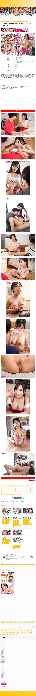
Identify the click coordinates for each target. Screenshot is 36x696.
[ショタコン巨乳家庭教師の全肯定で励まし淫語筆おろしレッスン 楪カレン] (19, 498)
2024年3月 (2, 667)
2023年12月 (3, 670)
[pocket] (17, 498)
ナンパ (3, 487)
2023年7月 (2, 675)
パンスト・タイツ (11, 487)
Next (35, 11)
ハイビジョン (17, 61)
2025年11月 (2, 648)
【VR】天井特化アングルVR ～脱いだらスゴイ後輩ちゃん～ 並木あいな (6, 537)
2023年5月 (2, 677)
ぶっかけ (11, 485)
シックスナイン (28, 485)
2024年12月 (3, 659)
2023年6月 (2, 676)
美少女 (16, 492)
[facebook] (15, 498)
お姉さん (16, 62)
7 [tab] (19, 17)
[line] (21, 498)
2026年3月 (2, 644)
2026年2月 (2, 645)
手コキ (24, 61)
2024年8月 (2, 663)
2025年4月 (2, 655)
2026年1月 (2, 646)
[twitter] (12, 498)
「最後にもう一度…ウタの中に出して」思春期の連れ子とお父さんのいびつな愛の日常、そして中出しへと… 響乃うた (6, 516)
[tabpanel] (6, 11)
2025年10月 (3, 649)
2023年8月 (2, 674)
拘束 (2, 628)
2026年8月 (2, 640)
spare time (18, 5)
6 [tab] (18, 17)
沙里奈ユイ (20, 628)
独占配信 (21, 61)
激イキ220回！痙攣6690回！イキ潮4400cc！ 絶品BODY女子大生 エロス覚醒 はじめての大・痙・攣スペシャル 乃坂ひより (28, 516)
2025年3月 (2, 656)
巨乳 (32, 61)
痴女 (2, 492)
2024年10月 (3, 661)
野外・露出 (3, 494)
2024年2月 (2, 668)
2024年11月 (2, 660)
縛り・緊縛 (12, 492)
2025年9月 (2, 650)
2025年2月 (2, 657)
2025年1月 (2, 658)
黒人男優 (18, 494)
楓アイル (15, 628)
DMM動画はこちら (18, 110)
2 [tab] (15, 17)
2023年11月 (2, 671)
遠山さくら (27, 492)
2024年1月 (2, 669)
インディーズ (15, 485)
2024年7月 (2, 664)
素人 (9, 492)
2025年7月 (2, 652)
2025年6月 (2, 653)
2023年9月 (2, 673)
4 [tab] (16, 17)
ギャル (23, 485)
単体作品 (27, 61)
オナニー (20, 485)
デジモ (32, 485)
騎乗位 (7, 494)
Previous (1, 11)
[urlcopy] (23, 498)
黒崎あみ (21, 494)
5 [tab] (17, 17)
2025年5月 (2, 654)
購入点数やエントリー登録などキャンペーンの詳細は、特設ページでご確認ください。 (15, 83)
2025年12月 (3, 647)
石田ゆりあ (6, 492)
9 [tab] (21, 17)
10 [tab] (22, 17)
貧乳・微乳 (20, 492)
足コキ (24, 492)
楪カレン (16, 64)
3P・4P (3, 485)
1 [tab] (14, 17)
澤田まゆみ (29, 628)
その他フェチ (7, 485)
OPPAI (16, 66)
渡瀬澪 (24, 628)
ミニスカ (16, 487)
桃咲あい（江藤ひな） (8, 628)
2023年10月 (3, 672)
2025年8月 (2, 651)
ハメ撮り (6, 487)
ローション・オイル (30, 487)
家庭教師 (19, 62)
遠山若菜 (32, 492)
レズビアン (24, 487)
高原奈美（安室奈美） (12, 494)
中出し (30, 61)
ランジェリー (20, 487)
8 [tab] (20, 17)
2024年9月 (2, 662)
